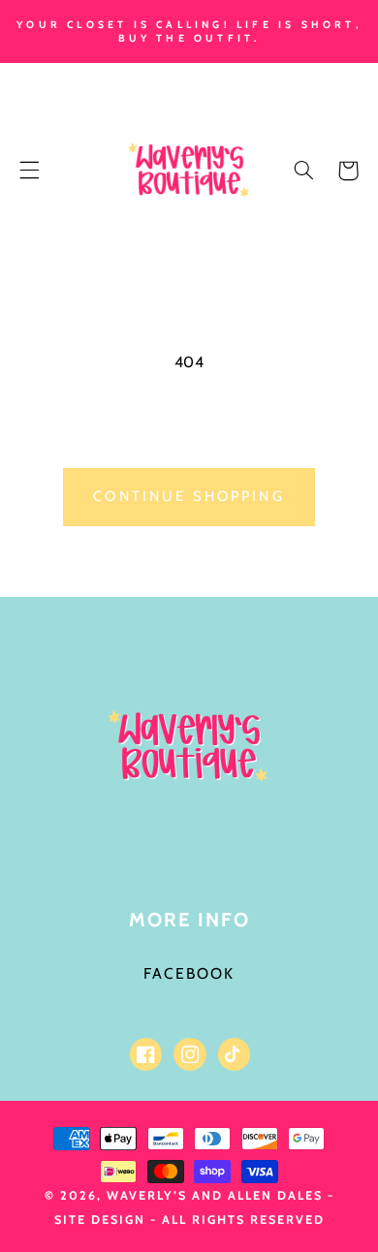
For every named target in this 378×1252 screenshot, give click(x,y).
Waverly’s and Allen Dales (215, 1195)
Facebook (189, 973)
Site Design (99, 1219)
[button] (29, 170)
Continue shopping (189, 496)
